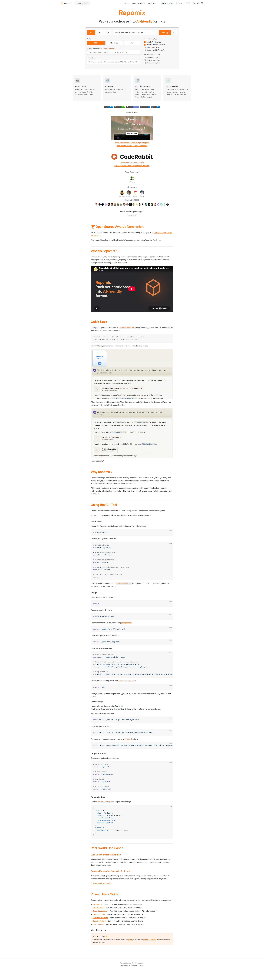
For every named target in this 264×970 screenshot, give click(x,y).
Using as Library (99, 914)
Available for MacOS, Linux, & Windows (132, 146)
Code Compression (100, 911)
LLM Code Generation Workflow (106, 855)
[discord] (198, 3)
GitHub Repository (149, 939)
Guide (130, 939)
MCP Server (97, 904)
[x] (194, 3)
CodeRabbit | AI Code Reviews (132, 163)
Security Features (99, 921)
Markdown (114, 43)
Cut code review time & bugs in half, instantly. (132, 166)
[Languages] (180, 3)
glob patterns (109, 48)
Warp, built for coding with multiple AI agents (132, 143)
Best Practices (98, 924)
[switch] (188, 3)
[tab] (91, 32)
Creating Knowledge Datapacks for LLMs (110, 871)
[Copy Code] (170, 337)
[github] (202, 3)
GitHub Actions (98, 908)
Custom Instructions (100, 918)
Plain (132, 43)
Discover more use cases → (102, 883)
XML (95, 43)
